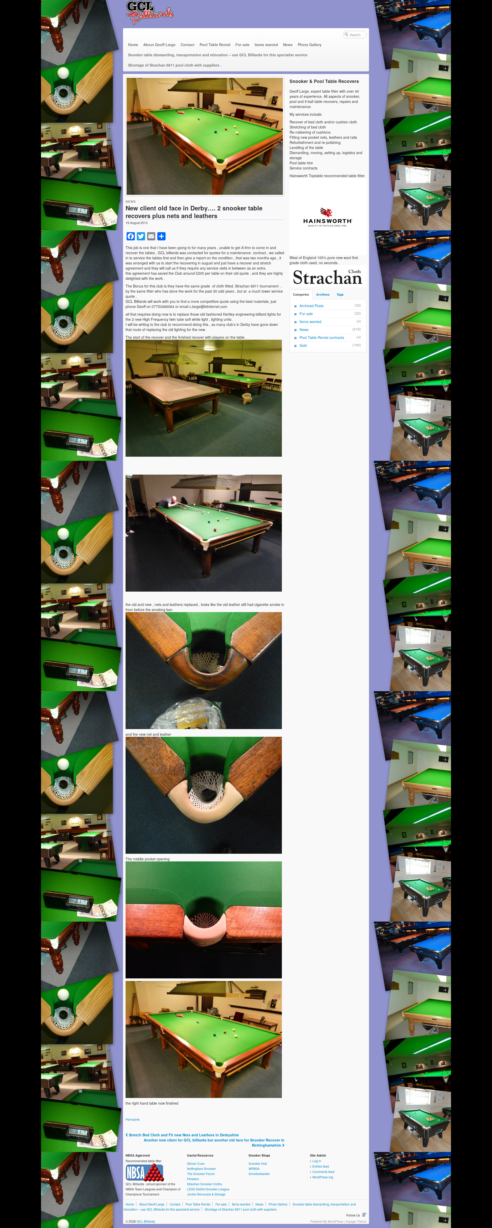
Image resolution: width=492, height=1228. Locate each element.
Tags (340, 294)
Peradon (193, 1179)
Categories (301, 294)
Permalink (133, 1119)
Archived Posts (312, 305)
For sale (242, 44)
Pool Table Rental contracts (322, 337)
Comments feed (323, 1171)
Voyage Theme (355, 1221)
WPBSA (254, 1168)
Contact (187, 44)
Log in (316, 1161)
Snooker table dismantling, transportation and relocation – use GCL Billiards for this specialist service (218, 54)
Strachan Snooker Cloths (204, 1184)
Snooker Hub (258, 1163)
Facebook (364, 1215)
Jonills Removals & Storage (206, 1194)
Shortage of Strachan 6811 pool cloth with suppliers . (174, 65)
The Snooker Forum (201, 1173)
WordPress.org (322, 1177)
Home (133, 44)
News (288, 44)
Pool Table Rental (215, 44)
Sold (303, 345)
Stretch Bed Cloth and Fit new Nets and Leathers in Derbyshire (183, 1134)
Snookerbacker (259, 1173)
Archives (323, 294)
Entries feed (320, 1166)
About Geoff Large (159, 44)
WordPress (335, 1221)
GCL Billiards (145, 1221)
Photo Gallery (310, 44)
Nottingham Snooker (201, 1168)
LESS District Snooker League (208, 1189)
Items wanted (266, 44)
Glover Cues (195, 1163)
